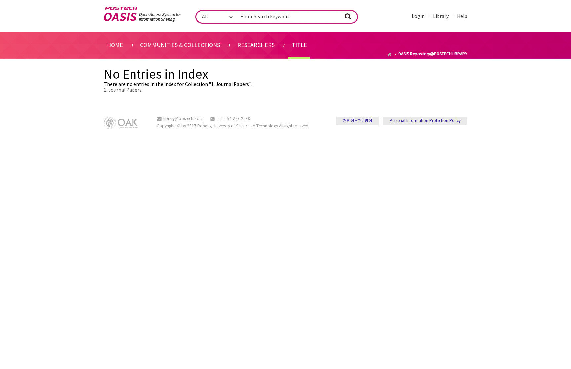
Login (418, 16)
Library (441, 16)
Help (462, 16)
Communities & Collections (180, 45)
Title (299, 45)
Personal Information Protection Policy (425, 121)
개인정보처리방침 (357, 121)
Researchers (256, 45)
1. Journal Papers (123, 90)
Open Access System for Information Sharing (142, 14)
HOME (115, 45)
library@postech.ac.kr (183, 119)
